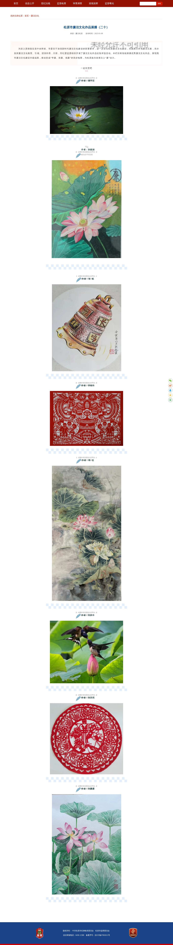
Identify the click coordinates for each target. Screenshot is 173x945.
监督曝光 (109, 3)
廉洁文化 (35, 16)
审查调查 (77, 3)
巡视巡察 (93, 3)
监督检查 (61, 3)
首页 (16, 3)
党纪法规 (45, 3)
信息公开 (29, 3)
